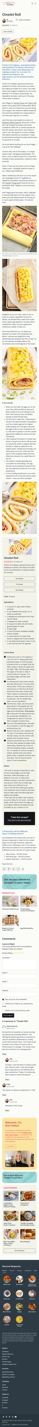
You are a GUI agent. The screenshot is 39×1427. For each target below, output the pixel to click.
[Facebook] (3, 1416)
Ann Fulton (10, 21)
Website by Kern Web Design (20, 1424)
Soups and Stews (19, 1325)
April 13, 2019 (10, 1086)
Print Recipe (19, 578)
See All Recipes (19, 1250)
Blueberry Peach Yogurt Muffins (8, 929)
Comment (6, 958)
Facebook (5, 1397)
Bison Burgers (25, 1242)
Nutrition (4, 1359)
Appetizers (6, 1284)
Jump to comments (24, 19)
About (4, 1385)
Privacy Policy (6, 1424)
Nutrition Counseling (8, 1374)
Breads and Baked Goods (32, 1285)
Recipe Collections (7, 1354)
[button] (3, 25)
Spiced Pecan (19, 103)
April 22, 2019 (13, 1061)
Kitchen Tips (6, 1356)
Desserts (32, 1299)
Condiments (19, 1299)
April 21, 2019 (10, 1028)
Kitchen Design (6, 1361)
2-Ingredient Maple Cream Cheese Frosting (9, 1205)
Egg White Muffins (26, 928)
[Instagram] (6, 1416)
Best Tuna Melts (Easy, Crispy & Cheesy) (9, 1243)
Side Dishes (32, 1312)
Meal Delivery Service (8, 1377)
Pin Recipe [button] (19, 584)
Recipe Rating (7, 953)
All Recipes (5, 1351)
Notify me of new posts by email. (17, 1010)
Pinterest (5, 1402)
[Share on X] (13, 869)
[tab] (4, 1270)
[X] (12, 1416)
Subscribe (5, 1387)
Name (5, 973)
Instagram (5, 1400)
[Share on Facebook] (4, 869)
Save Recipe (19, 590)
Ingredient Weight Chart (9, 1364)
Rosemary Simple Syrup (10, 909)
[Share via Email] (18, 869)
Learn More (10, 1146)
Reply (4, 1054)
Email (4, 982)
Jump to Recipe (7, 31)
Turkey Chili (32, 103)
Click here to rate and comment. (19, 820)
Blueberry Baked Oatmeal (11, 123)
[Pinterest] (9, 1416)
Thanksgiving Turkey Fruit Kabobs (27, 910)
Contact (4, 1390)
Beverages (19, 1284)
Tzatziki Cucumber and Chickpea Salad (27, 1224)
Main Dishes (7, 1312)
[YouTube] (15, 1416)
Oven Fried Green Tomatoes (10, 1224)
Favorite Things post (12, 183)
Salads (19, 1312)
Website (5, 990)
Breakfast (7, 1299)
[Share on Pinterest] (9, 869)
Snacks (7, 1324)
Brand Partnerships (8, 1372)
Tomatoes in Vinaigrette (24, 1204)
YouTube (4, 1407)
